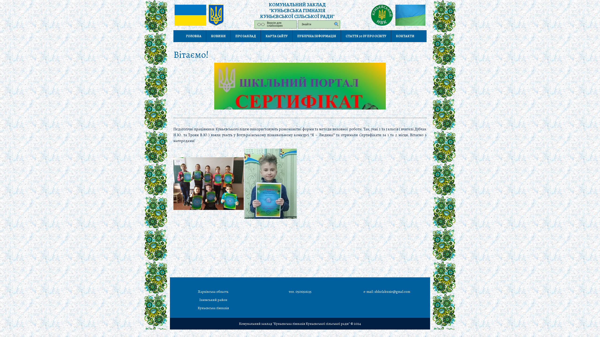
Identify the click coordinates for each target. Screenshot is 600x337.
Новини (218, 36)
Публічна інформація (316, 36)
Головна (193, 36)
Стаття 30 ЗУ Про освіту (366, 36)
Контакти (405, 36)
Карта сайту (277, 36)
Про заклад (245, 36)
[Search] (335, 24)
